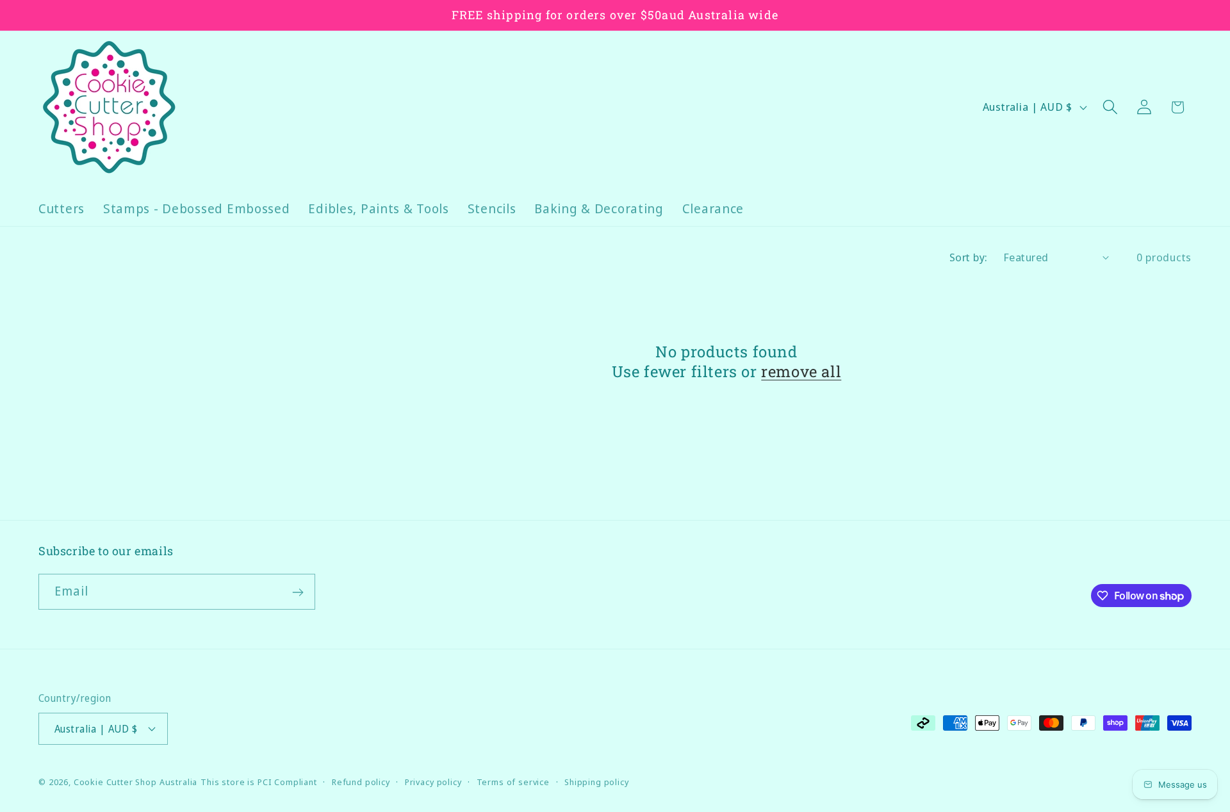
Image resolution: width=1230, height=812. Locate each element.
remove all (801, 372)
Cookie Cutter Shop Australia (136, 781)
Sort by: (968, 257)
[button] (1110, 107)
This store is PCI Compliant (259, 781)
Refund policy (361, 781)
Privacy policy (433, 781)
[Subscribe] (298, 592)
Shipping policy (596, 781)
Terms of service (513, 781)
